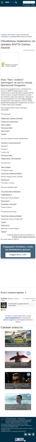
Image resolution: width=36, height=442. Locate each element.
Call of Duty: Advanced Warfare (11, 173)
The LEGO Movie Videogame (10, 191)
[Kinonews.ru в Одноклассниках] (33, 434)
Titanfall (3, 232)
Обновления (21, 418)
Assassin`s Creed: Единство (10, 143)
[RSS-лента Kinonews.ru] (25, 434)
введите (22, 320)
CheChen (4, 298)
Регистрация (26, 5)
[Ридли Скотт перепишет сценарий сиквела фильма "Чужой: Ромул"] (18, 402)
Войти (33, 5)
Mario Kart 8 (5, 131)
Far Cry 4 (4, 146)
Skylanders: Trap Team (8, 204)
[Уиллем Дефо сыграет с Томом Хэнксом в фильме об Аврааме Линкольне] (18, 381)
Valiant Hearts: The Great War (11, 158)
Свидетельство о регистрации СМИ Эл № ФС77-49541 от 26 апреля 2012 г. (17, 429)
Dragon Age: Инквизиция (9, 121)
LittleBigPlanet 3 (6, 195)
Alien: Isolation (26, 99)
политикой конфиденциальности (10, 425)
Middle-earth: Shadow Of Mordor (11, 118)
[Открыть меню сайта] (2, 2)
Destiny (3, 134)
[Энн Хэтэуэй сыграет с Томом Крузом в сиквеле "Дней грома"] (18, 339)
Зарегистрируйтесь (9, 320)
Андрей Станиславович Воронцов (23, 237)
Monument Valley (6, 128)
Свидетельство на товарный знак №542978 (13, 431)
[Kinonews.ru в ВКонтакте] (29, 434)
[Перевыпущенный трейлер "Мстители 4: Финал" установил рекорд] (18, 360)
